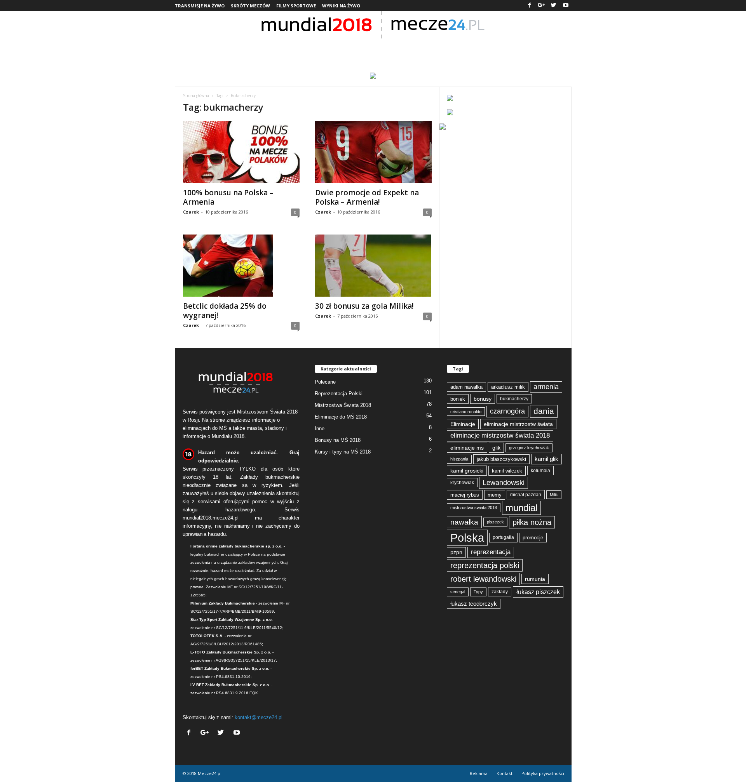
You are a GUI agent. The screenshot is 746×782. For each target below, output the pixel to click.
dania (543, 411)
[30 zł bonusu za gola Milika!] (373, 266)
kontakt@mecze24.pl (258, 717)
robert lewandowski (483, 579)
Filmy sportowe (296, 6)
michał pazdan (525, 494)
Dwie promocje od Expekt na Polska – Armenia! (367, 197)
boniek (457, 399)
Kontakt (504, 773)
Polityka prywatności (542, 773)
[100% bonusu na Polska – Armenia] (241, 152)
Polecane (325, 382)
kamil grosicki (466, 470)
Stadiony (483, 48)
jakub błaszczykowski (501, 459)
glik (496, 448)
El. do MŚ (528, 48)
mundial (521, 507)
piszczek (495, 522)
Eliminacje (462, 424)
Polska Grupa (289, 48)
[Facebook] (529, 5)
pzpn (456, 552)
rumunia (535, 579)
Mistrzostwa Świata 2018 (343, 405)
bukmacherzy (514, 398)
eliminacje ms (467, 448)
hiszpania (459, 459)
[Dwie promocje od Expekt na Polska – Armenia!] (373, 152)
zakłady (500, 591)
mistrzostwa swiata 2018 (473, 507)
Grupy (331, 48)
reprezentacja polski (484, 565)
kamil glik (546, 459)
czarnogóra (507, 411)
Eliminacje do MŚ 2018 (341, 417)
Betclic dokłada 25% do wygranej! (225, 310)
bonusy (483, 399)
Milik (554, 494)
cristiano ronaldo (465, 411)
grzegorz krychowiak (529, 447)
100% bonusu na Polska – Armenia (228, 197)
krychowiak (462, 482)
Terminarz (373, 48)
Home (197, 48)
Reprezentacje (429, 48)
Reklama (479, 773)
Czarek (191, 212)
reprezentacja (491, 552)
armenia (546, 387)
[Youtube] (565, 5)
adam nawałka (466, 387)
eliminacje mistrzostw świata (518, 424)
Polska (467, 537)
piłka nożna (531, 522)
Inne (319, 428)
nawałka (464, 522)
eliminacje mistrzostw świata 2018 (500, 435)
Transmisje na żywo (200, 6)
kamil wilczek (507, 471)
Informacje (234, 48)
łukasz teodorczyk (473, 604)
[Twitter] (553, 5)
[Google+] (541, 5)
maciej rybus (464, 495)
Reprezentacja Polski (339, 393)
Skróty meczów (250, 6)
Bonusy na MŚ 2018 (338, 440)
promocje (533, 537)
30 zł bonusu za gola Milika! (364, 306)
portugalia (503, 537)
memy (495, 495)
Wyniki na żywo (341, 6)
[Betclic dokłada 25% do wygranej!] (241, 266)
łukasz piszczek (538, 591)
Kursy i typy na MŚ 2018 (343, 452)
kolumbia (540, 470)
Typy (478, 591)
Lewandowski (504, 482)
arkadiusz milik (508, 387)
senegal (457, 591)
